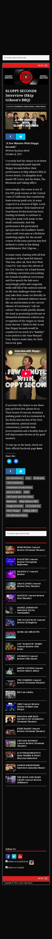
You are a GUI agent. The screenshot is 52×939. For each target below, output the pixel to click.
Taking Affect (30, 511)
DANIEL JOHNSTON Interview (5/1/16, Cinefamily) (27, 610)
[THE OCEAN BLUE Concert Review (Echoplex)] (10, 624)
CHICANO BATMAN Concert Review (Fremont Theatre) (30, 743)
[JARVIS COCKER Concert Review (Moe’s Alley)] (10, 673)
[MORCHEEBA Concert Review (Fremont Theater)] (10, 552)
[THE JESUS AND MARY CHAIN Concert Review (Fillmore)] (10, 782)
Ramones (11, 501)
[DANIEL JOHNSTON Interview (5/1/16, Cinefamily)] (10, 612)
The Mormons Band (17, 515)
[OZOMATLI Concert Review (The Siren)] (10, 661)
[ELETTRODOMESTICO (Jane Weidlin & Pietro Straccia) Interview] (10, 757)
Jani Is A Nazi (14, 492)
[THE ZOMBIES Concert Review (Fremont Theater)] (10, 685)
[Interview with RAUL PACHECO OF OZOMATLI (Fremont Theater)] (10, 721)
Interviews (40, 106)
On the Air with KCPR (28, 632)
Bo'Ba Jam (39, 478)
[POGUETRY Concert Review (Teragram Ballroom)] (10, 564)
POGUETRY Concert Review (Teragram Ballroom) (27, 562)
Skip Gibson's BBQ (29, 501)
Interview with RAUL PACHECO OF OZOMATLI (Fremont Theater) (30, 719)
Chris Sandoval (14, 483)
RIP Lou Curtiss (25, 692)
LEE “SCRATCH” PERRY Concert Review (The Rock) (29, 646)
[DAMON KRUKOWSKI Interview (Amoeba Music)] (10, 770)
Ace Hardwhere (15, 478)
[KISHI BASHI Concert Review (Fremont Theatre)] (10, 733)
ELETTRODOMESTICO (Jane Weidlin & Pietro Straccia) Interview (29, 755)
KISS (26, 492)
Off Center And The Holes (20, 497)
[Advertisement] (26, 27)
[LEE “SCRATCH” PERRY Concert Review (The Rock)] (10, 648)
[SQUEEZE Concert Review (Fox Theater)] (10, 600)
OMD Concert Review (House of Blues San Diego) (28, 706)
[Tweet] (20, 137)
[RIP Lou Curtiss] (10, 697)
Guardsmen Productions (19, 487)
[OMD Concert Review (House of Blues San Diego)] (10, 709)
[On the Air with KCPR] (10, 636)
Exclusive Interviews (25, 106)
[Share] (10, 137)
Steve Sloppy (13, 511)
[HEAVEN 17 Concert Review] (10, 576)
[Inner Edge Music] (26, 77)
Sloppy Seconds (15, 506)
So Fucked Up (33, 506)
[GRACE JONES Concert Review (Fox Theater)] (10, 588)
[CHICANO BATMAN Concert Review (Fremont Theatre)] (10, 745)
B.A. (28, 478)
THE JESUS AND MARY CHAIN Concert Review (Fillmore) (29, 780)
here (39, 448)
